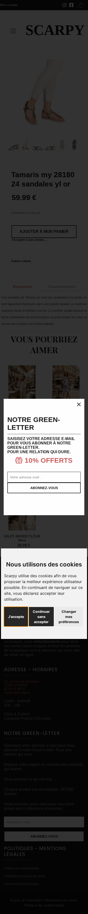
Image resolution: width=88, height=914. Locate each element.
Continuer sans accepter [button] (41, 616)
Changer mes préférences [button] (69, 616)
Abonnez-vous (44, 488)
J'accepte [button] (16, 617)
